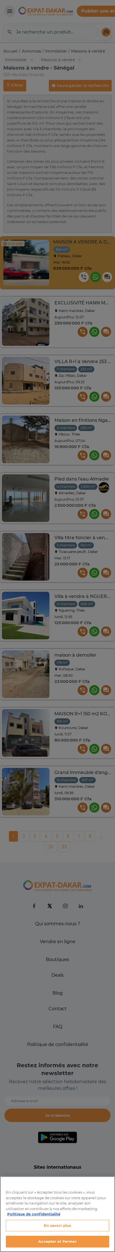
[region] (57, 1214)
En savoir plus (57, 1225)
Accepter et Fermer (57, 1241)
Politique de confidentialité (33, 1214)
